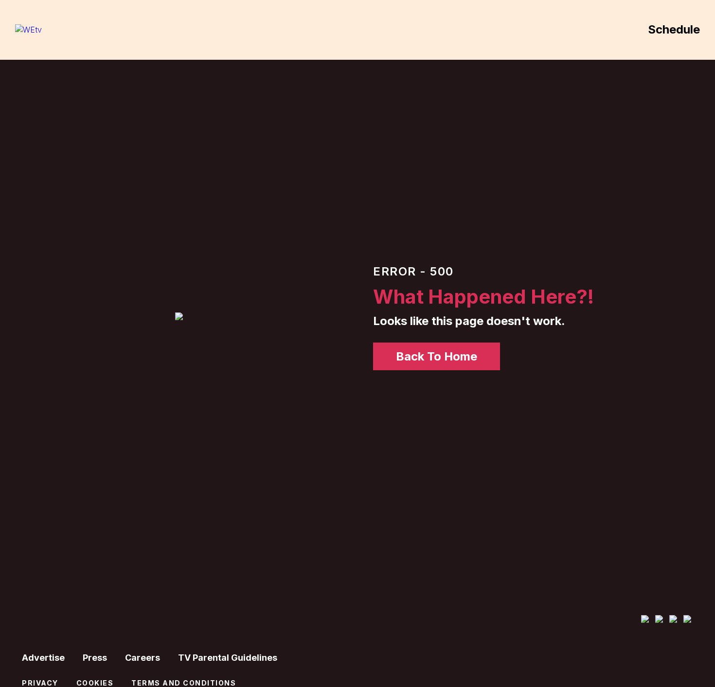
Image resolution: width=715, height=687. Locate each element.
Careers (142, 658)
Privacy (40, 683)
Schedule (674, 29)
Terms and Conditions (183, 683)
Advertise (43, 658)
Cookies (95, 683)
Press (95, 658)
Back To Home (436, 356)
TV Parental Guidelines (227, 658)
